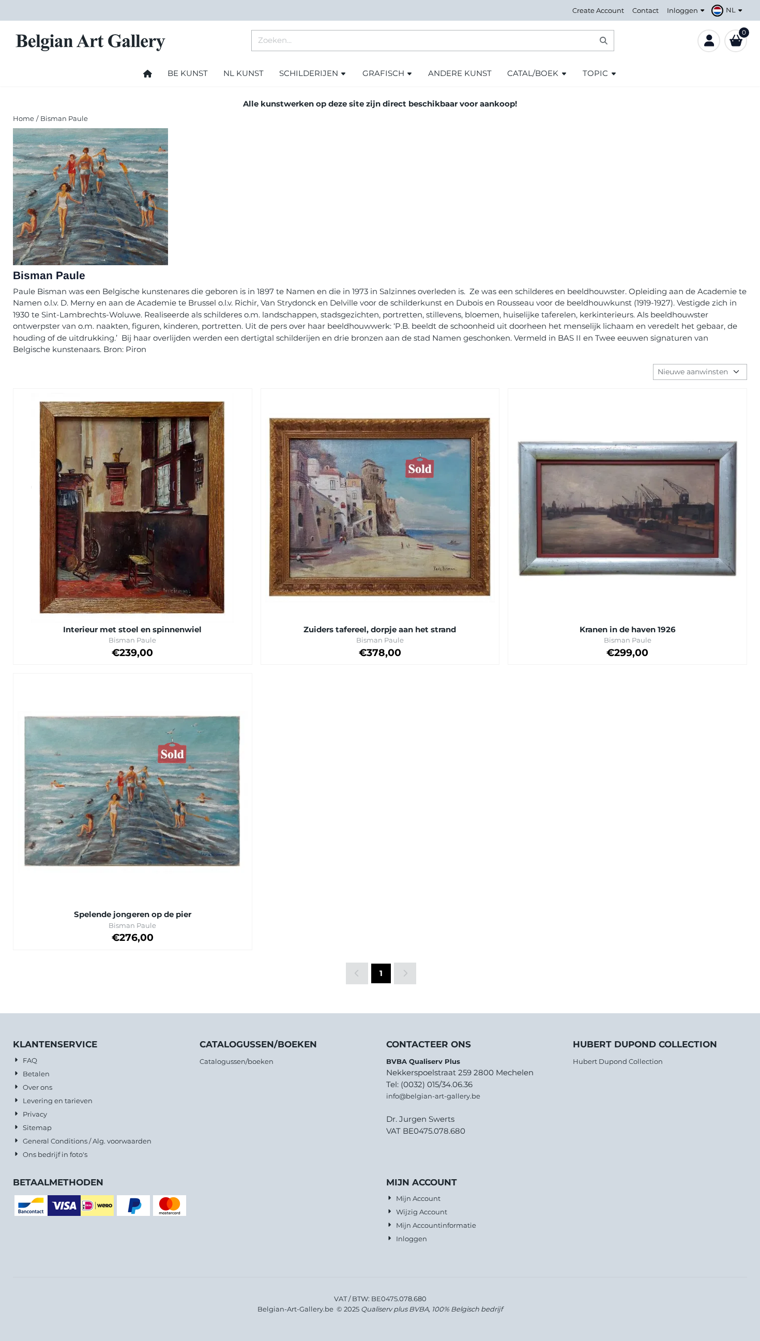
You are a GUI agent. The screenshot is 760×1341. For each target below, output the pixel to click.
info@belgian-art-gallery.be (433, 1096)
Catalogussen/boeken (236, 1061)
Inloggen (682, 10)
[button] (728, 10)
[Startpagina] (147, 73)
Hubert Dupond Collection (618, 1061)
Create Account (598, 10)
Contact (645, 10)
